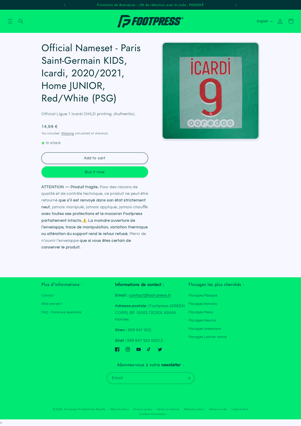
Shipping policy (194, 409)
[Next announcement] (236, 5)
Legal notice (240, 409)
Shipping (67, 133)
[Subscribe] (188, 378)
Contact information (152, 414)
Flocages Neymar (203, 320)
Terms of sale (218, 409)
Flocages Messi (201, 312)
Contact (47, 295)
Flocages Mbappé (203, 295)
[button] (10, 21)
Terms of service (168, 409)
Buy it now (95, 172)
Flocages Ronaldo (203, 304)
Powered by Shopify (92, 409)
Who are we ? (52, 304)
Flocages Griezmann (205, 328)
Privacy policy (143, 409)
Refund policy (119, 409)
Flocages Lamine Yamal (208, 337)
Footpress (71, 409)
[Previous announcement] (64, 5)
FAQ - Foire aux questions (61, 312)
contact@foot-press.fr (150, 295)
